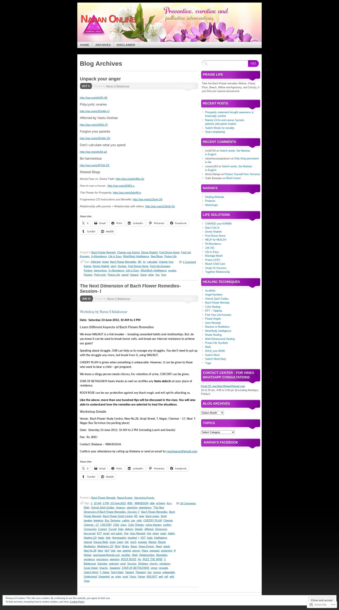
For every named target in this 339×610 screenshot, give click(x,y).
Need (159, 546)
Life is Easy (115, 256)
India (149, 537)
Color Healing (212, 306)
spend (124, 274)
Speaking (114, 567)
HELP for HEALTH (215, 239)
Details (139, 529)
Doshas (122, 266)
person (136, 550)
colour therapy (153, 524)
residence (89, 559)
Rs (139, 559)
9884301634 (141, 503)
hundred (132, 537)
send (123, 563)
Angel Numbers (214, 294)
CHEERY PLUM (152, 520)
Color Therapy (136, 524)
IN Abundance (213, 243)
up (112, 576)
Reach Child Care (215, 263)
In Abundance (99, 256)
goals (163, 533)
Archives (103, 45)
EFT (99, 533)
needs (166, 546)
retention (114, 559)
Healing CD (90, 537)
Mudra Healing (213, 334)
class (123, 524)
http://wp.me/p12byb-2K (147, 199)
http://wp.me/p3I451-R (94, 124)
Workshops (211, 205)
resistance (102, 559)
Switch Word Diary (215, 358)
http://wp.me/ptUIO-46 (93, 97)
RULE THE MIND (152, 559)
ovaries (172, 270)
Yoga (86, 580)
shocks (153, 563)
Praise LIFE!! (212, 259)
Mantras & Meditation (217, 326)
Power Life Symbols (216, 342)
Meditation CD (105, 546)
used (125, 576)
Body (164, 516)
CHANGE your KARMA (218, 223)
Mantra (152, 542)
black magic (152, 516)
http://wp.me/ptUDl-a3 (93, 151)
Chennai (168, 520)
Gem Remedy (137, 533)
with (172, 576)
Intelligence (160, 537)
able (152, 503)
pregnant (154, 550)
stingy (154, 567)
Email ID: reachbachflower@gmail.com (223, 386)
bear (141, 516)
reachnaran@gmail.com (106, 555)
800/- (130, 503)
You (157, 274)
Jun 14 (86, 298)
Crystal (112, 529)
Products (210, 200)
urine (118, 576)
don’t (113, 266)
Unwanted (103, 576)
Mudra (125, 546)
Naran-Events (125, 497)
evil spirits (116, 533)
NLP (107, 550)
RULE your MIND (215, 350)
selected (113, 563)
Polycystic (100, 274)
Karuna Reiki (101, 542)
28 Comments (188, 503)
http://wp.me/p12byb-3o (160, 206)
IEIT (143, 537)
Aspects (120, 507)
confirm (167, 524)
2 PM (106, 503)
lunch (133, 542)
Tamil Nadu (117, 572)
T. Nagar (104, 572)
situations (164, 563)
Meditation (90, 546)
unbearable (168, 572)
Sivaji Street (91, 567)
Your (163, 274)
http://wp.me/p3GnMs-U (94, 111)
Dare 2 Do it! (212, 227)
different (149, 529)
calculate (152, 261)
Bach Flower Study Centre (118, 516)
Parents (88, 274)
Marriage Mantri (214, 255)
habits (171, 533)
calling (125, 520)
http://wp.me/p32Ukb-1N (95, 138)
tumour (157, 572)
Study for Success (215, 267)
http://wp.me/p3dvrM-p (127, 192)
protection (166, 550)
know (112, 542)
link (127, 542)
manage (142, 542)
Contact (102, 529)
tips (150, 572)
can (133, 520)
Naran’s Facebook (221, 442)
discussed (89, 533)
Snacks (103, 567)
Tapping (129, 572)
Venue (141, 576)
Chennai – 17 (91, 524)
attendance (145, 507)
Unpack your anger (100, 78)
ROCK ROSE (128, 559)
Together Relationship (217, 271)
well (161, 576)
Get (149, 533)
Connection (90, 529)
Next (100, 550)
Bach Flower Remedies (123, 261)
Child (116, 524)
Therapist (140, 572)
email (106, 533)
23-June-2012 (118, 503)
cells (139, 520)
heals (101, 537)
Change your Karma (128, 252)
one (119, 550)
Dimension (161, 529)
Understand (90, 576)
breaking (98, 520)
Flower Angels (213, 318)
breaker (88, 520)
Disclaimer (126, 45)
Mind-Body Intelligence (136, 256)
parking (127, 550)
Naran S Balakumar (117, 86)
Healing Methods (214, 196)
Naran (133, 546)
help (108, 537)
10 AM (97, 503)
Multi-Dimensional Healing (220, 338)
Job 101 (209, 247)
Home (84, 45)
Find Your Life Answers (218, 314)
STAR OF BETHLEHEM (135, 567)
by (144, 261)
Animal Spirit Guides (102, 507)
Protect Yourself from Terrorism (242, 174)
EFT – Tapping (213, 310)
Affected (95, 261)
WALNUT (152, 576)
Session (131, 563)
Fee (126, 533)
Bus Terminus (112, 520)
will (166, 576)
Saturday (102, 563)
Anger (105, 261)
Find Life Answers (160, 266)
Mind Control (233, 178)
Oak (113, 550)
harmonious (100, 270)
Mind (117, 546)
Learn (120, 542)
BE (139, 261)
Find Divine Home (169, 252)
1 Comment (189, 262)
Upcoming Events (144, 497)
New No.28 (90, 550)
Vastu (143, 274)
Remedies (162, 555)
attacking (132, 507)
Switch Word (91, 572)
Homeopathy (119, 537)
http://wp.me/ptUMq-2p (130, 178)
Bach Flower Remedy (103, 252)
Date (120, 529)
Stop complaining (215, 131)
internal (88, 542)
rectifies (125, 555)
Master (162, 542)
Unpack (134, 274)
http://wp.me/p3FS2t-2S (94, 165)
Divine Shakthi (149, 252)
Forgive (88, 270)
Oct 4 (85, 86)
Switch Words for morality (219, 127)
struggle (163, 567)
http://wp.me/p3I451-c (121, 185)
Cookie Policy (77, 601)
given (156, 533)
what (151, 274)
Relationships (147, 555)
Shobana (143, 563)
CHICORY (106, 524)
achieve (160, 503)
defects (129, 529)
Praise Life (170, 256)
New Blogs (157, 256)
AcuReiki (210, 290)
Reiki (135, 555)
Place (145, 550)
